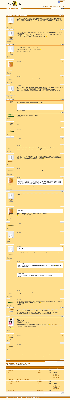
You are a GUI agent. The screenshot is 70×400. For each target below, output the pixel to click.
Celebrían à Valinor (10, 388)
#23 (62, 299)
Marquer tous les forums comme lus (30, 397)
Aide (63, 6)
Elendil (58, 375)
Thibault (10, 37)
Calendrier (59, 6)
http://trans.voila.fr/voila (53, 324)
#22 (62, 290)
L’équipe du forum (11, 397)
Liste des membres (53, 6)
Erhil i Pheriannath (10, 309)
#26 (62, 335)
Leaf (58, 377)
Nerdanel (10, 335)
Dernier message (55, 375)
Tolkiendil (7, 397)
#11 (62, 138)
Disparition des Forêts (10, 390)
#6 (62, 85)
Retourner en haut (17, 397)
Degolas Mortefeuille (40, 390)
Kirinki (10, 52)
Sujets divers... (14, 10)
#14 (62, 168)
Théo (39, 370)
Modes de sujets (61, 15)
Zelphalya (58, 390)
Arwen (40, 388)
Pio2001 (39, 372)
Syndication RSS (38, 397)
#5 (62, 76)
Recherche (46, 6)
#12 (62, 145)
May (10, 67)
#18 (62, 223)
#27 (62, 344)
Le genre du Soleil (10, 383)
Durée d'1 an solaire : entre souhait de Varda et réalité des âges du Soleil (18, 379)
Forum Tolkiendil (9, 10)
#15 (62, 177)
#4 (62, 61)
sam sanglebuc (39, 381)
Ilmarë (10, 92)
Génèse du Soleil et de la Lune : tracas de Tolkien (14, 377)
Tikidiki (58, 379)
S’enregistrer (20, 8)
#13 (62, 154)
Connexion (15, 8)
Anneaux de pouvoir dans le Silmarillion (13, 381)
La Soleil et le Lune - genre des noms (13, 372)
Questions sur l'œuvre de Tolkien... (24, 10)
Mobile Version (23, 397)
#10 (62, 129)
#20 (62, 246)
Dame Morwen (59, 386)
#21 (62, 261)
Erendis (39, 377)
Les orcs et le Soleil (10, 370)
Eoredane (39, 383)
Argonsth (10, 23)
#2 (62, 30)
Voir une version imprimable (10, 392)
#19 (62, 232)
